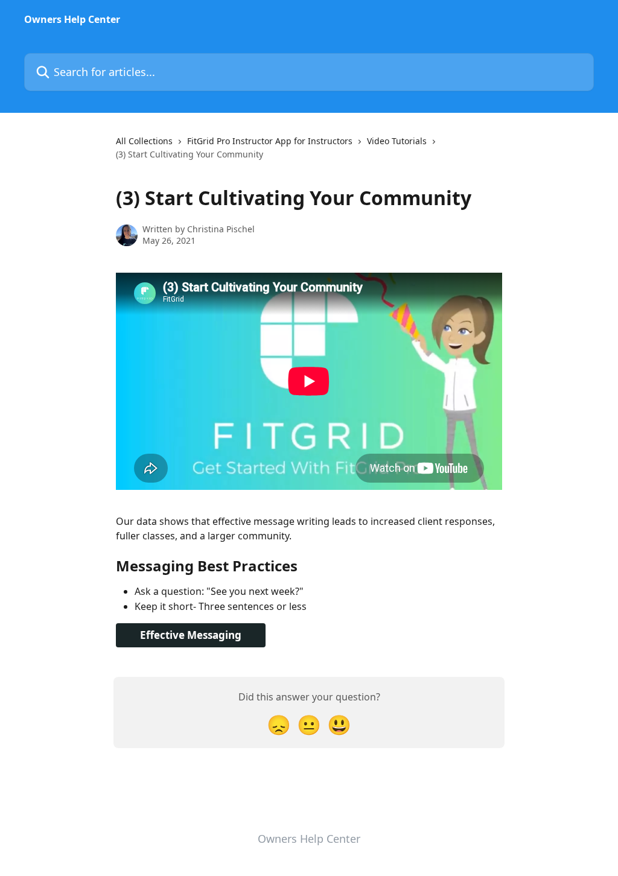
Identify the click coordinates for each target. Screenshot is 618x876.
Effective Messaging (190, 635)
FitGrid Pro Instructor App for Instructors (269, 141)
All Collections (144, 141)
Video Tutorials (397, 141)
